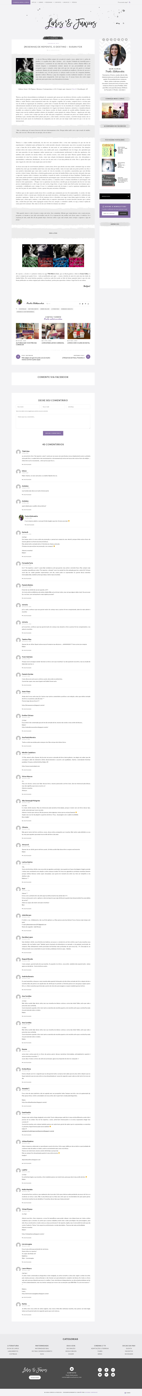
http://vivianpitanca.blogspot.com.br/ (33, 1234)
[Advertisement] (115, 257)
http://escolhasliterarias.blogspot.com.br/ (34, 1102)
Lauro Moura (26, 1268)
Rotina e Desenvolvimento (42, 1351)
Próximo (131, 110)
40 (49, 303)
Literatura (53, 38)
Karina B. (25, 532)
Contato (58, 2)
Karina (24, 1304)
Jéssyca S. (25, 844)
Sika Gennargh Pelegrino (31, 801)
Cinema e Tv (100, 1346)
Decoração (71, 1348)
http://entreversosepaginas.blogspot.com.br (35, 1293)
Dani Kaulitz (26, 1112)
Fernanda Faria (27, 563)
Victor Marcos (27, 776)
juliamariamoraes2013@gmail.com (36, 924)
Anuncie (66, 2)
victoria (25, 605)
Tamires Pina (26, 639)
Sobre (41, 2)
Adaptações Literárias (100, 1348)
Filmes (100, 1351)
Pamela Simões (27, 585)
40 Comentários (54, 50)
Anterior (98, 110)
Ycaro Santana (27, 657)
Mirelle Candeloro (28, 752)
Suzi (23, 888)
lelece (24, 471)
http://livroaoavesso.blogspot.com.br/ (33, 705)
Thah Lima (25, 451)
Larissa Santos (27, 862)
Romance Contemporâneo (25, 311)
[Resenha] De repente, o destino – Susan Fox (53, 46)
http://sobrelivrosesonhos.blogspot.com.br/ (35, 727)
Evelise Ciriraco (27, 715)
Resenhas (48, 2)
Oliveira (25, 827)
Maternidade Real (42, 1348)
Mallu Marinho (27, 1189)
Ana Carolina (26, 996)
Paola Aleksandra (35, 303)
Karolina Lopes (27, 937)
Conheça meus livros (21, 2)
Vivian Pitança (27, 1209)
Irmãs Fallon (45, 309)
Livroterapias (27, 1244)
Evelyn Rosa (26, 1069)
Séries (100, 1354)
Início (34, 2)
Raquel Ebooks (27, 959)
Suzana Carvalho (91, 1392)
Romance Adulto (67, 309)
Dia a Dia (71, 1346)
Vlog (42, 1354)
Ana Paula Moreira (29, 737)
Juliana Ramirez (28, 1141)
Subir (128, 1392)
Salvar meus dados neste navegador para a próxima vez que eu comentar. (32, 411)
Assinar (123, 213)
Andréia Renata (28, 976)
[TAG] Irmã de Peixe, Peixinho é (73, 358)
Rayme (24, 1049)
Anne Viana (26, 691)
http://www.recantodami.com (31, 766)
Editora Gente (33, 309)
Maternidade (42, 1346)
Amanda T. (26, 1088)
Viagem (71, 1354)
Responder (27, 464)
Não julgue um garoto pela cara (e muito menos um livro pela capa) (36, 358)
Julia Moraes (26, 915)
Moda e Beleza (71, 1351)
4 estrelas (22, 309)
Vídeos (74, 2)
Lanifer (24, 1170)
